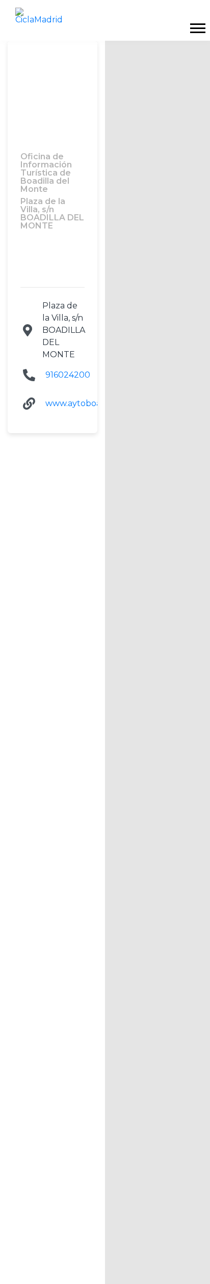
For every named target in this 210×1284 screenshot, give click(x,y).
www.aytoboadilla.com (91, 403)
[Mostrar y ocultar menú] (197, 28)
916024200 (67, 375)
